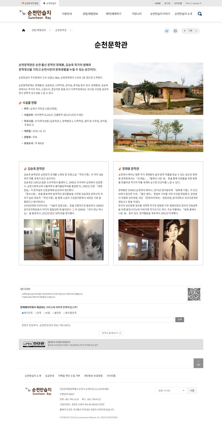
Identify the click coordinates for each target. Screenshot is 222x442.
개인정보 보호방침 (93, 375)
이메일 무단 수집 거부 (69, 375)
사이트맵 (178, 3)
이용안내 (67, 14)
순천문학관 (60, 30)
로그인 (167, 3)
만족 (39, 312)
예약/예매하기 (113, 14)
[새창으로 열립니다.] (111, 332)
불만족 (57, 312)
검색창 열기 (200, 13)
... (184, 30)
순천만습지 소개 (183, 14)
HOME (158, 3)
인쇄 (175, 31)
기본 (190, 30)
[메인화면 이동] (25, 30)
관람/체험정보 (90, 14)
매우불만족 (70, 312)
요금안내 (49, 375)
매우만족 (28, 312)
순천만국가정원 (31, 3)
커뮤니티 (137, 14)
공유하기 (167, 31)
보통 (48, 312)
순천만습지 (51, 3)
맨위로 (198, 363)
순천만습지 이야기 (160, 14)
